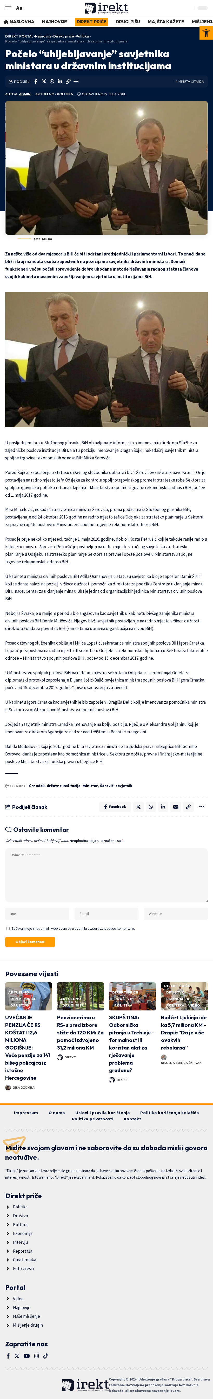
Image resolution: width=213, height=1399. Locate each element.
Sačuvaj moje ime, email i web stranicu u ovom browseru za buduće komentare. (73, 928)
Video (194, 1005)
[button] (206, 33)
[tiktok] (45, 1356)
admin (25, 94)
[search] (189, 8)
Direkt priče (23, 999)
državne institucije (64, 785)
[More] (76, 81)
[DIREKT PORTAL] (106, 8)
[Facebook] (8, 1356)
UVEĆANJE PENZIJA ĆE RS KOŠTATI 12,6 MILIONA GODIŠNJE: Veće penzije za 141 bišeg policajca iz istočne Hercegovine (27, 1047)
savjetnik (124, 785)
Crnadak (37, 785)
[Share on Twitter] (44, 81)
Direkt (70, 1057)
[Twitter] (17, 1356)
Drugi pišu (73, 1005)
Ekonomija (177, 999)
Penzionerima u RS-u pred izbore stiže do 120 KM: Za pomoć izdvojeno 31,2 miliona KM (80, 1032)
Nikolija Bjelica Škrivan (181, 1063)
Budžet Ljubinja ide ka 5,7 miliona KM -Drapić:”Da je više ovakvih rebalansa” (184, 1032)
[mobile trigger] (9, 8)
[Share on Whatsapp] (52, 81)
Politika (65, 94)
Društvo (19, 1005)
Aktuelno (44, 94)
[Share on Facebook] (35, 81)
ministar (90, 785)
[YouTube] (27, 1356)
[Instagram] (36, 1356)
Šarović (107, 785)
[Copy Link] (68, 81)
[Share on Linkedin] (60, 81)
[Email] (175, 807)
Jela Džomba (24, 1087)
